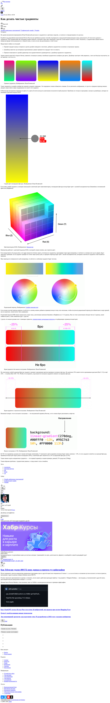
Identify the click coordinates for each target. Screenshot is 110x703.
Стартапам (7, 693)
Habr (10, 701)
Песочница (7, 667)
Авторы (6, 666)
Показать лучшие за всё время (9, 632)
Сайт (2, 519)
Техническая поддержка (18, 700)
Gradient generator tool (32, 307)
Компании (7, 664)
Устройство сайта (9, 673)
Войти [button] (2, 11)
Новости (6, 661)
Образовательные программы (12, 691)
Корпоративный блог (10, 687)
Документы (7, 678)
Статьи (6, 660)
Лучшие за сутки (5, 628)
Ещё (6, 621)
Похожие (13, 628)
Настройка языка (5, 700)
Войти (6, 652)
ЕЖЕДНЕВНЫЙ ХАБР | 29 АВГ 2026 (12, 561)
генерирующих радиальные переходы (43, 319)
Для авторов (7, 675)
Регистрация (8, 654)
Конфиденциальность (10, 681)
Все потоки (6, 1)
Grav (2, 14)
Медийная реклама (9, 688)
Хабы (5, 663)
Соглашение (7, 679)
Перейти (3, 556)
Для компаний (8, 676)
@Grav (13, 510)
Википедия (30, 247)
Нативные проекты (9, 690)
